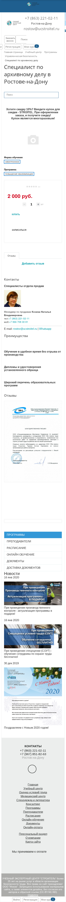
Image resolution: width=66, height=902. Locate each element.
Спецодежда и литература (33, 800)
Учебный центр (33, 788)
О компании (33, 837)
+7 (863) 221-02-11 (41, 18)
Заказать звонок (10, 39)
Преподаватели (19, 541)
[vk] (32, 769)
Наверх (33, 895)
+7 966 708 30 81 (18, 321)
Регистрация (12, 46)
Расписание (16, 548)
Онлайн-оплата (33, 827)
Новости (12, 573)
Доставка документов (23, 567)
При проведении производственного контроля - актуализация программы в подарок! (28, 610)
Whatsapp (45, 328)
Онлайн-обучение (33, 819)
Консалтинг (33, 804)
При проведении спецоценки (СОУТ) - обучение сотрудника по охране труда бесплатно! (28, 653)
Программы (16, 534)
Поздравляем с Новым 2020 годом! (26, 727)
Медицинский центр (33, 796)
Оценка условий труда (33, 792)
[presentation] (2, 435)
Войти (16, 899)
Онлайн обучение (21, 554)
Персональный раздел (33, 834)
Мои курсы (30, 46)
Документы (15, 561)
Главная (33, 784)
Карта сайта (33, 841)
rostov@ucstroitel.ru (41, 28)
